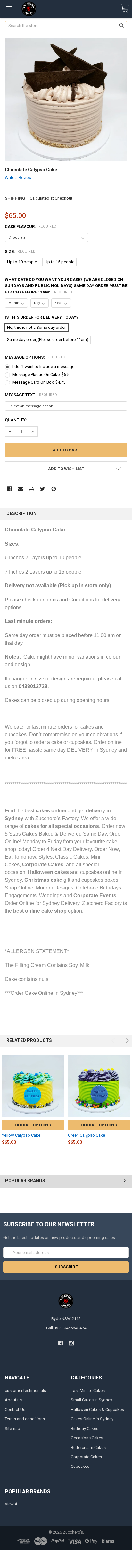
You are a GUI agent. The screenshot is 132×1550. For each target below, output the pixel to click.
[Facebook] (9, 489)
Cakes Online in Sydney (92, 1418)
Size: (20, 251)
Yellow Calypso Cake (21, 1135)
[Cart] (124, 8)
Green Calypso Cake (86, 1135)
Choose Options (33, 1125)
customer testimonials (25, 1390)
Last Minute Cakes (88, 1390)
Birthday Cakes (84, 1428)
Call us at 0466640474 (66, 1328)
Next (126, 1041)
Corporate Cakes (86, 1456)
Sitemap (12, 1428)
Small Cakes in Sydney (91, 1399)
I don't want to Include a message (43, 366)
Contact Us (15, 1409)
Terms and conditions (25, 1418)
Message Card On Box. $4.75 (38, 382)
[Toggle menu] (9, 9)
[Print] (31, 489)
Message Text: (31, 394)
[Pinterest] (53, 489)
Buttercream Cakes (88, 1447)
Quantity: (16, 419)
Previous (114, 1041)
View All (12, 1504)
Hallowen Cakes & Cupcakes (97, 1409)
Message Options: (35, 357)
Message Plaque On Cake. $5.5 (40, 374)
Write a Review (18, 177)
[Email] (20, 489)
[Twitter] (42, 489)
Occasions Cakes (87, 1437)
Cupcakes (80, 1466)
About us (13, 1399)
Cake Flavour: (31, 226)
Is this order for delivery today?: (42, 317)
